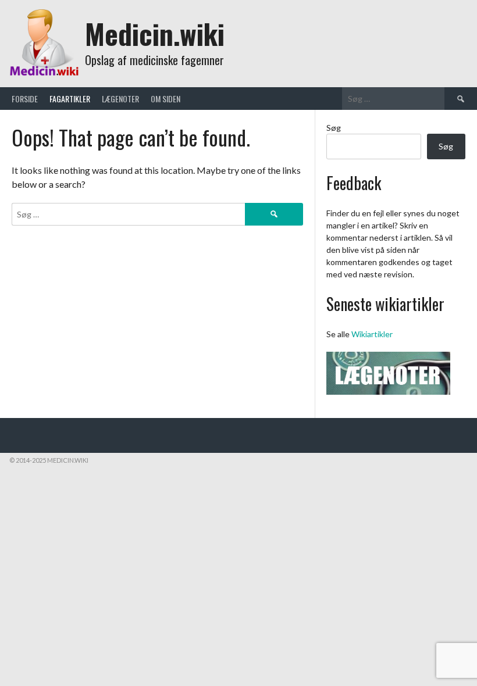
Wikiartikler (372, 334)
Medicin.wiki (155, 33)
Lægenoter (120, 98)
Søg (333, 128)
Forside (25, 98)
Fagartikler (69, 98)
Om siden (165, 98)
